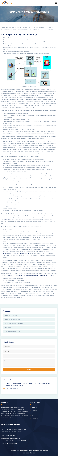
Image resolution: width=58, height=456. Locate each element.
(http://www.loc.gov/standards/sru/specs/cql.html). (16, 253)
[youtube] (34, 453)
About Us (34, 407)
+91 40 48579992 (11, 391)
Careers (34, 416)
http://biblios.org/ (10, 220)
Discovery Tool (9, 327)
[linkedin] (27, 453)
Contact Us (35, 419)
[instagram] (30, 453)
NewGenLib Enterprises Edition (13, 319)
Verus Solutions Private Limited (28, 450)
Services (34, 413)
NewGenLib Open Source (11, 315)
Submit (29, 369)
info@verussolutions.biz (12, 388)
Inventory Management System (13, 331)
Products (34, 410)
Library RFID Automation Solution (14, 323)
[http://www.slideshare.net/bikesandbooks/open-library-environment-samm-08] (30, 275)
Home (26, 16)
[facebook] (24, 453)
